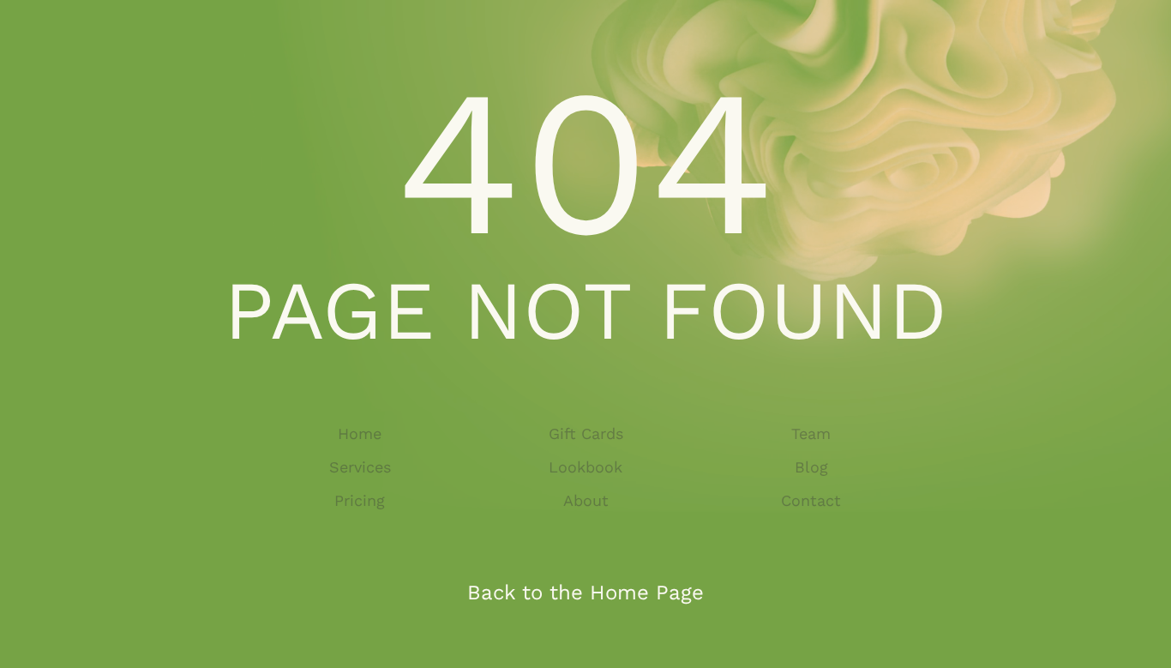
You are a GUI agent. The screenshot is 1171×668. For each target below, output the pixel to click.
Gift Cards (586, 433)
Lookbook (585, 467)
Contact (811, 500)
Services (360, 467)
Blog (811, 467)
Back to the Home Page (585, 593)
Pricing (359, 500)
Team (811, 433)
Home (359, 433)
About (586, 500)
